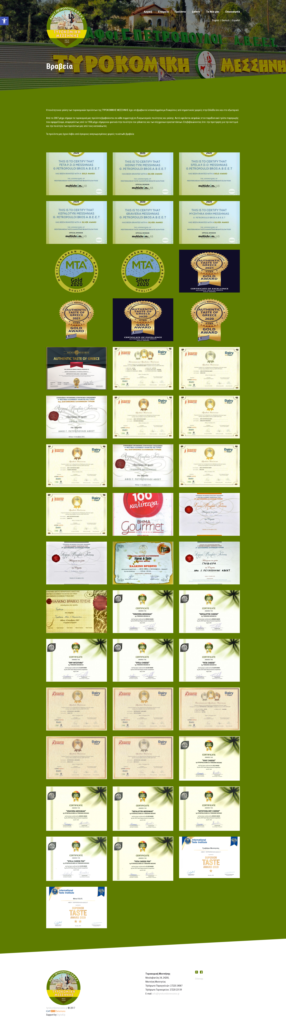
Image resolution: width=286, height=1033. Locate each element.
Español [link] (236, 20)
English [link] (215, 20)
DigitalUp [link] (61, 1014)
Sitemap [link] (199, 978)
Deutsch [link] (226, 20)
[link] (4, 21)
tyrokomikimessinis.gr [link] (56, 1007)
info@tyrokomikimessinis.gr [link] (165, 993)
